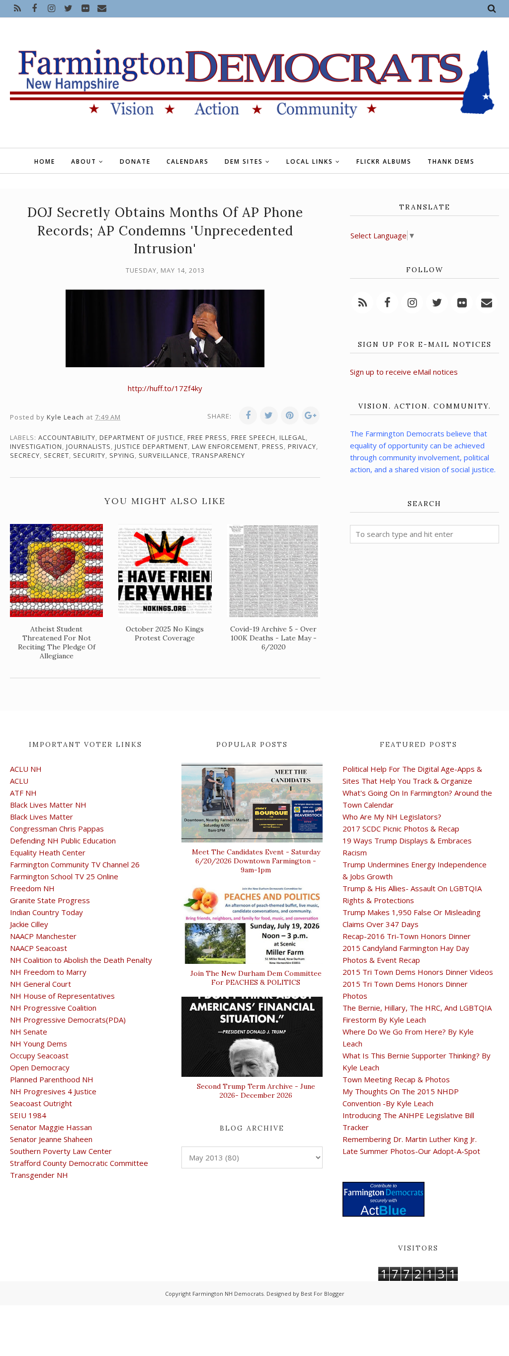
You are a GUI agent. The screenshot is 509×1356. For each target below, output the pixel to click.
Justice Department (151, 446)
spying (122, 455)
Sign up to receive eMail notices (404, 372)
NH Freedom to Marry (48, 972)
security (89, 455)
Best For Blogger (322, 1293)
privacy (302, 446)
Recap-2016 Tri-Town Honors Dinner (406, 936)
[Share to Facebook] (248, 415)
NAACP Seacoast (38, 948)
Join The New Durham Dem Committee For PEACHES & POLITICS (256, 978)
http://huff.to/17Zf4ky (165, 388)
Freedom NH (32, 888)
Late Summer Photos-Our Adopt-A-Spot (411, 1151)
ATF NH (23, 793)
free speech (253, 437)
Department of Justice (141, 437)
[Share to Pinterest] (290, 415)
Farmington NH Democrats (227, 1293)
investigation (36, 446)
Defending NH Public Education (63, 840)
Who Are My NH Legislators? (391, 817)
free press (207, 437)
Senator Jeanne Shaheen (51, 1139)
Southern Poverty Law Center (61, 1151)
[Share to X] (269, 415)
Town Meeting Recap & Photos (396, 1079)
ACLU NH (26, 769)
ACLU (19, 781)
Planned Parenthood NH (51, 1079)
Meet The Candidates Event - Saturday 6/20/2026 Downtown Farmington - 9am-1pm (256, 860)
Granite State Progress (50, 900)
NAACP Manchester (43, 936)
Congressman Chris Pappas (57, 829)
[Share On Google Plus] (311, 415)
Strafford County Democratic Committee (79, 1163)
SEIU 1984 (28, 1115)
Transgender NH (39, 1175)
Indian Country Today (46, 912)
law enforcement (225, 446)
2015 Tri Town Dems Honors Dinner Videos (417, 972)
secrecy (25, 455)
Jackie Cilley (29, 924)
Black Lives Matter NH (48, 805)
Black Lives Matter (41, 817)
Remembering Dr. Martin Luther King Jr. (409, 1139)
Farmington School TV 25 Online (64, 876)
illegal (292, 437)
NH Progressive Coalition (53, 1008)
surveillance (163, 455)
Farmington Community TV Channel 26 (75, 864)
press (273, 446)
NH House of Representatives (62, 996)
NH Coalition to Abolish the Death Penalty (81, 960)
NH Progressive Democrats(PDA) (68, 1020)
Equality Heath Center (47, 852)
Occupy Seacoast (39, 1055)
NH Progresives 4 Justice (53, 1091)
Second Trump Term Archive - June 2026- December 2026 (256, 1091)
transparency (218, 455)
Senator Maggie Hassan (51, 1127)
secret (56, 455)
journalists (88, 446)
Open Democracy (40, 1067)
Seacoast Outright (41, 1103)
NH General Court (40, 984)
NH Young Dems (38, 1043)
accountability (66, 437)
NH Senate (28, 1032)
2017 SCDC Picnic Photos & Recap (400, 829)
